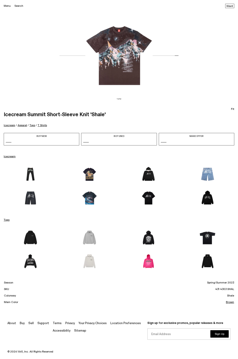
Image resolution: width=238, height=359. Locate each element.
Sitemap (80, 330)
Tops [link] (7, 220)
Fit (232, 109)
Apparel (22, 125)
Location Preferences (125, 323)
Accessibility (61, 330)
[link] (30, 174)
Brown (230, 302)
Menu (7, 6)
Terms (57, 323)
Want (229, 6)
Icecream (9, 125)
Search (18, 6)
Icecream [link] (10, 156)
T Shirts (42, 125)
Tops (32, 125)
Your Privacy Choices (93, 323)
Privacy (70, 323)
